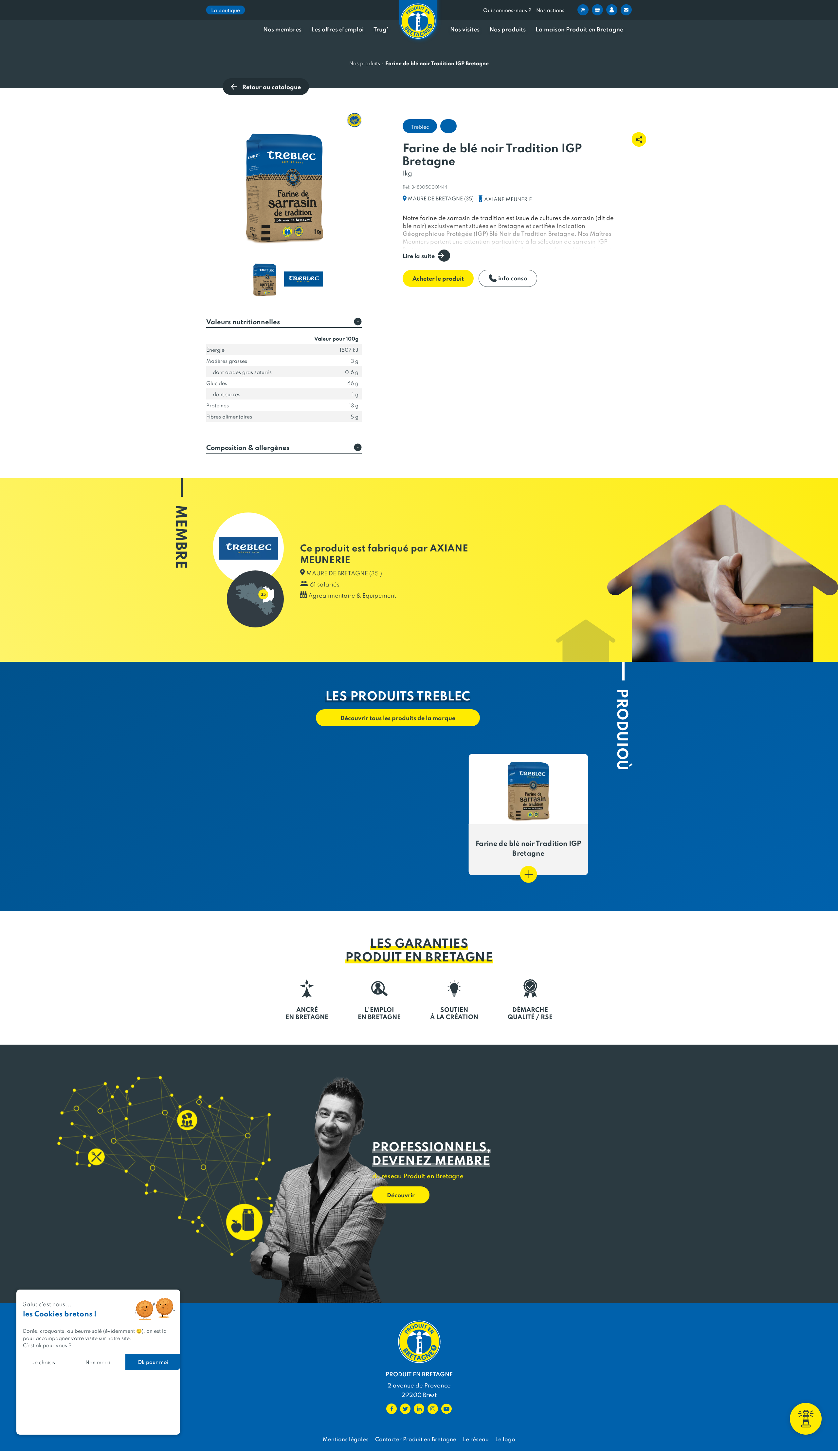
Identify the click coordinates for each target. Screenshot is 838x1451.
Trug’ (380, 29)
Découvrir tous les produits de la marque (397, 717)
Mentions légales (346, 1438)
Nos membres (282, 29)
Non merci (97, 1361)
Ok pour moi (152, 1361)
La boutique (225, 10)
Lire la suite (419, 255)
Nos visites (465, 29)
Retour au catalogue (271, 86)
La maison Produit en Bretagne (579, 29)
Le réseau (476, 1438)
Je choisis (43, 1361)
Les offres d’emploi (337, 29)
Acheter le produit (438, 278)
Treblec (420, 126)
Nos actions (550, 10)
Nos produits (507, 29)
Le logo (505, 1438)
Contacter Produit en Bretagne (415, 1438)
